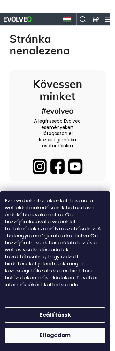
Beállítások (55, 315)
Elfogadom (55, 335)
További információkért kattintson (51, 281)
